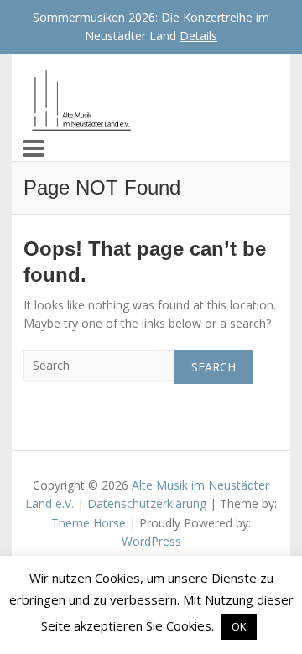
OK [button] (239, 626)
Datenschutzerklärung (146, 503)
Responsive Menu (33, 148)
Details (198, 36)
